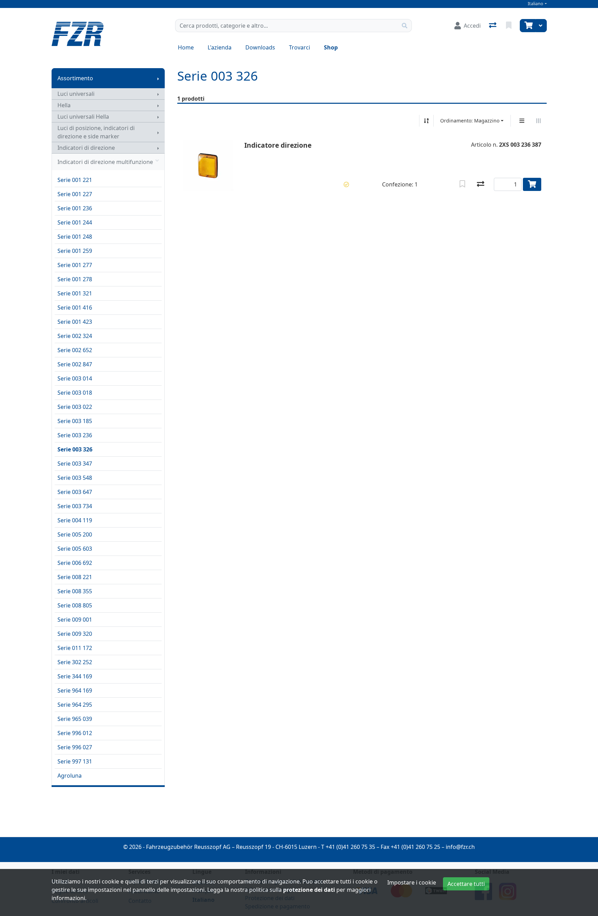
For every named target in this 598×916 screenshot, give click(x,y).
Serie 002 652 (74, 350)
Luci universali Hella (83, 116)
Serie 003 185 (74, 421)
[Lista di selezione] (509, 26)
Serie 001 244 (74, 222)
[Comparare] (480, 184)
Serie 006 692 (74, 563)
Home (186, 47)
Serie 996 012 (74, 733)
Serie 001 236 (74, 208)
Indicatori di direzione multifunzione (105, 162)
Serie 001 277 (74, 265)
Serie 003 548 (74, 478)
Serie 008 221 (74, 577)
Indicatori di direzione (86, 148)
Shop (331, 47)
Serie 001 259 (74, 251)
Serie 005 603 (74, 548)
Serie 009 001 (74, 619)
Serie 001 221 (74, 180)
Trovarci (299, 47)
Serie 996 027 (74, 747)
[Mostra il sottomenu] (158, 78)
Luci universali (75, 94)
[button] (346, 184)
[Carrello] (528, 25)
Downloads (260, 47)
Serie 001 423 (74, 322)
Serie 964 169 (74, 690)
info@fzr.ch (460, 847)
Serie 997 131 (74, 761)
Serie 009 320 (74, 634)
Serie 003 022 (74, 407)
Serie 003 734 (74, 506)
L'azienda (220, 47)
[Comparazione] (493, 26)
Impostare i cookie (411, 882)
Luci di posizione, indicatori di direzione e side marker (96, 132)
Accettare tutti (466, 884)
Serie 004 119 (74, 520)
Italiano (535, 4)
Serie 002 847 (74, 364)
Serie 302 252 (74, 662)
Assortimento (75, 78)
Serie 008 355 (74, 591)
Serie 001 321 (74, 293)
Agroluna (69, 775)
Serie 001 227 (74, 194)
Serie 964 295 (74, 704)
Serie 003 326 (74, 449)
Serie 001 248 (74, 236)
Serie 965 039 (74, 719)
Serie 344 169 (74, 676)
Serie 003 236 (74, 435)
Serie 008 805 (74, 605)
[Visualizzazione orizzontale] (538, 121)
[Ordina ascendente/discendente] (426, 121)
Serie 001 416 (74, 307)
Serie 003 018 (74, 392)
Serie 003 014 (74, 378)
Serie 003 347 (74, 463)
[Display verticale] (522, 121)
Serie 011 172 (74, 648)
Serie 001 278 (74, 279)
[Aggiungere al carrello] (532, 184)
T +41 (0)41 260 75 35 (348, 847)
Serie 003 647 (74, 492)
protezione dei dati (309, 890)
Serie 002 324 (74, 336)
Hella (64, 105)
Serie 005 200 (74, 534)
